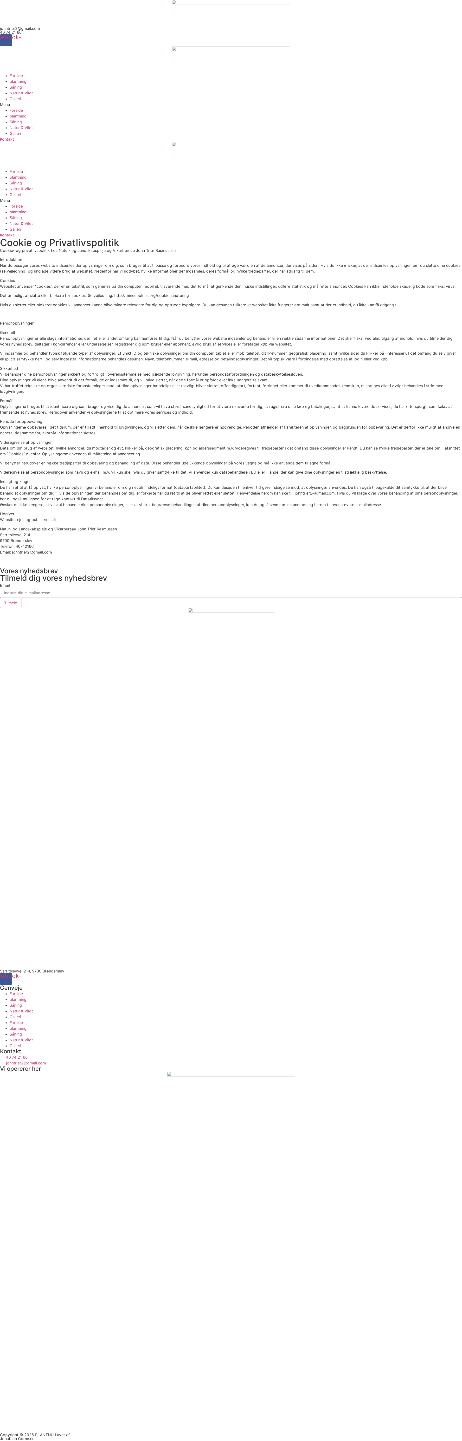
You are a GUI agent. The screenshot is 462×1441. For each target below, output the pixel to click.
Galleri (15, 98)
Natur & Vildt (21, 93)
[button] (231, 104)
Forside (16, 75)
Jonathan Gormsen (17, 1438)
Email (5, 585)
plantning (18, 81)
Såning (16, 87)
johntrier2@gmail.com (20, 28)
